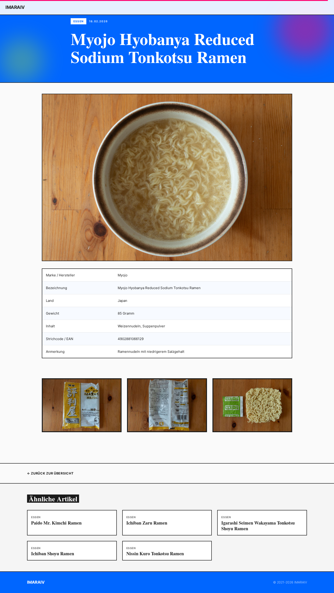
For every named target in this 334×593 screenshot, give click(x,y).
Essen (78, 21)
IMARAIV (15, 7)
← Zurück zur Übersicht (50, 473)
